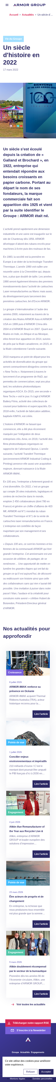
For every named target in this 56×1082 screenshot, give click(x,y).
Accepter (46, 1071)
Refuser (30, 1071)
